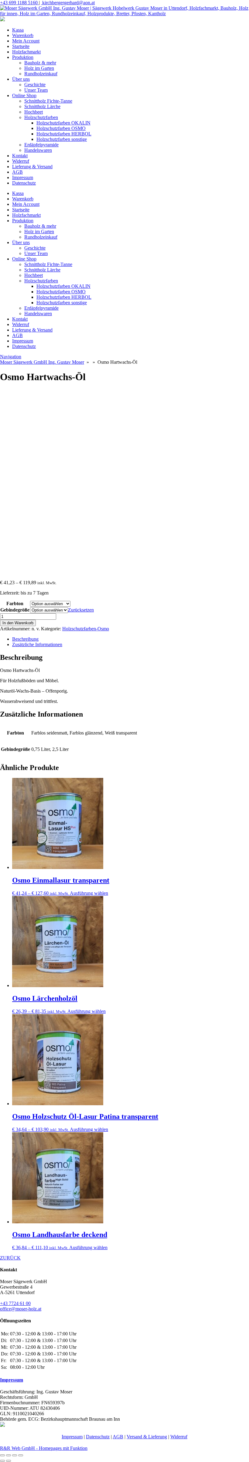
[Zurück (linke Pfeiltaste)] (2, 1461)
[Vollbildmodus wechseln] (8, 1455)
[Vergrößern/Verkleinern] (2, 1455)
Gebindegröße (14, 609)
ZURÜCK (10, 1257)
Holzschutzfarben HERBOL (63, 133)
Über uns (21, 79)
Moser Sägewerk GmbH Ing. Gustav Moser (42, 362)
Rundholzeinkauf (40, 73)
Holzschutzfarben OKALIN (63, 122)
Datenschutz (24, 183)
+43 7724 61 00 (15, 1303)
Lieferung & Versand (32, 166)
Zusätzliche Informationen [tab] (37, 644)
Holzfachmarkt (26, 51)
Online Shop (24, 95)
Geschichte (35, 84)
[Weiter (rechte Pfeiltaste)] (8, 1461)
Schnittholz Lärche (42, 106)
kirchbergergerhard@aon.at (68, 2)
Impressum (22, 177)
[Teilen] (14, 1455)
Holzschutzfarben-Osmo (85, 628)
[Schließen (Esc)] (20, 1455)
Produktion (22, 57)
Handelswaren (38, 150)
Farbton (14, 603)
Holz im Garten (39, 68)
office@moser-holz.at (20, 1308)
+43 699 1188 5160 (19, 2)
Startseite (20, 46)
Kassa (18, 29)
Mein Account (25, 40)
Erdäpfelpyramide (41, 144)
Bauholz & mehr (40, 62)
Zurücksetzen (81, 609)
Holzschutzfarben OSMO (61, 128)
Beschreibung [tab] (25, 639)
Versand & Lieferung (147, 1436)
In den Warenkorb (17, 623)
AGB (17, 172)
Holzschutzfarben (41, 117)
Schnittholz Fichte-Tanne (48, 101)
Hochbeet (33, 111)
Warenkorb (22, 35)
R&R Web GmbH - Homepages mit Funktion (43, 1448)
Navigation (10, 356)
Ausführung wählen (89, 893)
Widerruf (20, 161)
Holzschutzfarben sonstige (61, 139)
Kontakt (20, 155)
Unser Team (36, 90)
